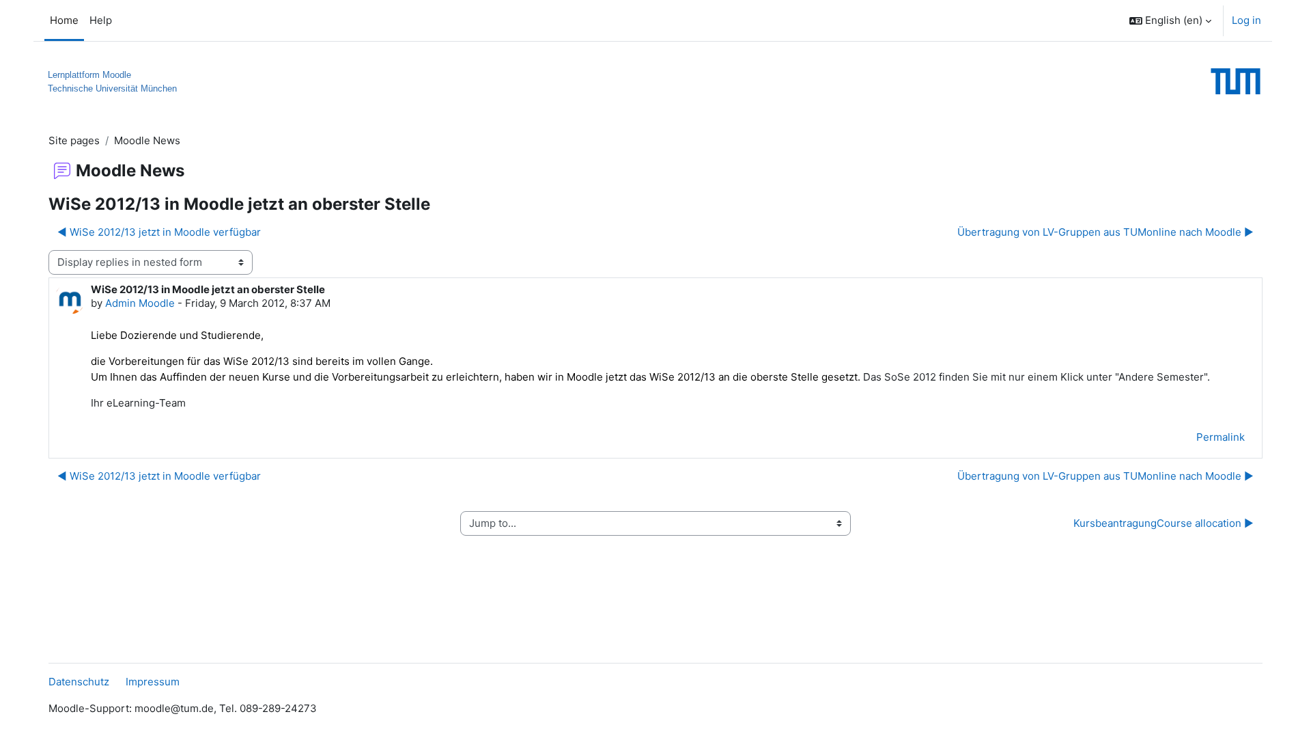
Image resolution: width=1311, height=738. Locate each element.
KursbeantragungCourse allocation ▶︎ (1163, 523)
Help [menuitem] (100, 20)
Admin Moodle (140, 303)
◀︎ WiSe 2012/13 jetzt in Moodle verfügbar (159, 232)
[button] (1170, 20)
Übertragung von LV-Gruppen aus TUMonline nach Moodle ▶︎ (1105, 232)
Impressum (153, 681)
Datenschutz (78, 681)
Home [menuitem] (64, 20)
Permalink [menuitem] (1220, 436)
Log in (1246, 20)
